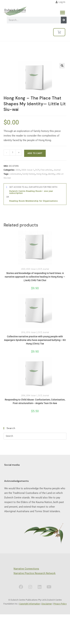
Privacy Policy (60, 603)
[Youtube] (49, 587)
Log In (61, 2)
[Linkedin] (39, 587)
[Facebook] (21, 587)
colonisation (15, 174)
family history (28, 174)
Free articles (46, 170)
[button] (62, 12)
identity (51, 174)
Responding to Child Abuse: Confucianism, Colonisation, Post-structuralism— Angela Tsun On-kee (35, 401)
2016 (23, 332)
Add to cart (35, 153)
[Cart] (59, 32)
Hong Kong (41, 174)
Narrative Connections (26, 568)
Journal (56, 170)
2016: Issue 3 (31, 332)
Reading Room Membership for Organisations (33, 201)
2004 (17, 170)
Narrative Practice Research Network (35, 573)
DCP (37, 170)
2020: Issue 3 (31, 269)
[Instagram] (30, 587)
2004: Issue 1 (27, 170)
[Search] (64, 20)
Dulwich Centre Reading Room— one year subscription (31, 192)
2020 (23, 269)
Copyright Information (29, 603)
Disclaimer (46, 603)
